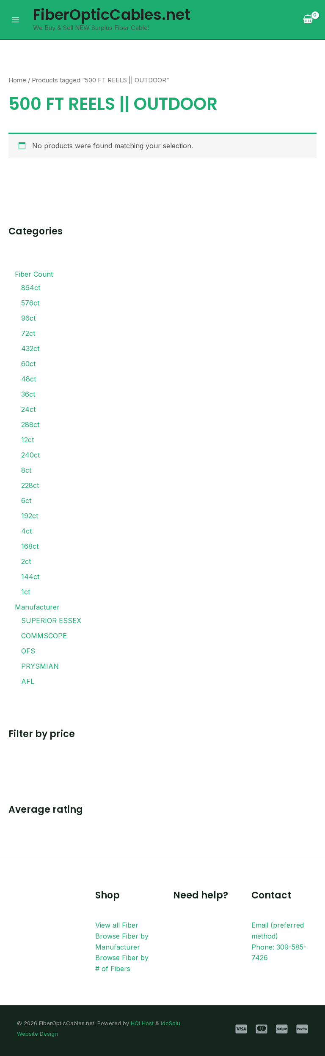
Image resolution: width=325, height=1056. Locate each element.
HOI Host (142, 1023)
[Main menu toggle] (16, 19)
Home (17, 80)
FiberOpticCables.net (111, 14)
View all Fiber (116, 925)
